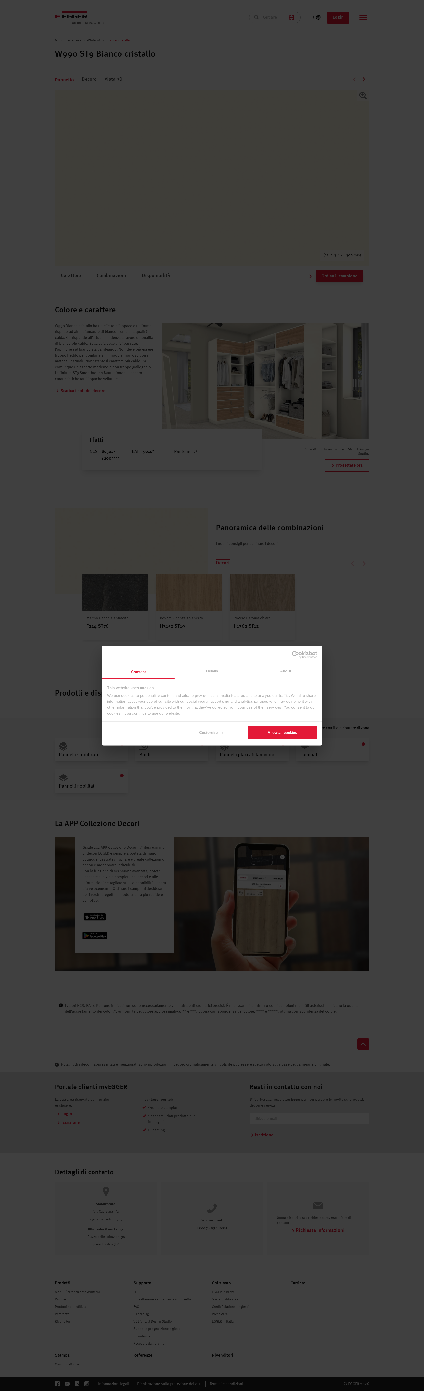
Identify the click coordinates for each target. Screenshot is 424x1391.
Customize (208, 732)
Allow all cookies (282, 732)
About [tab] (285, 671)
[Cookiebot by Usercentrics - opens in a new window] (295, 655)
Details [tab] (212, 671)
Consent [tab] (138, 671)
